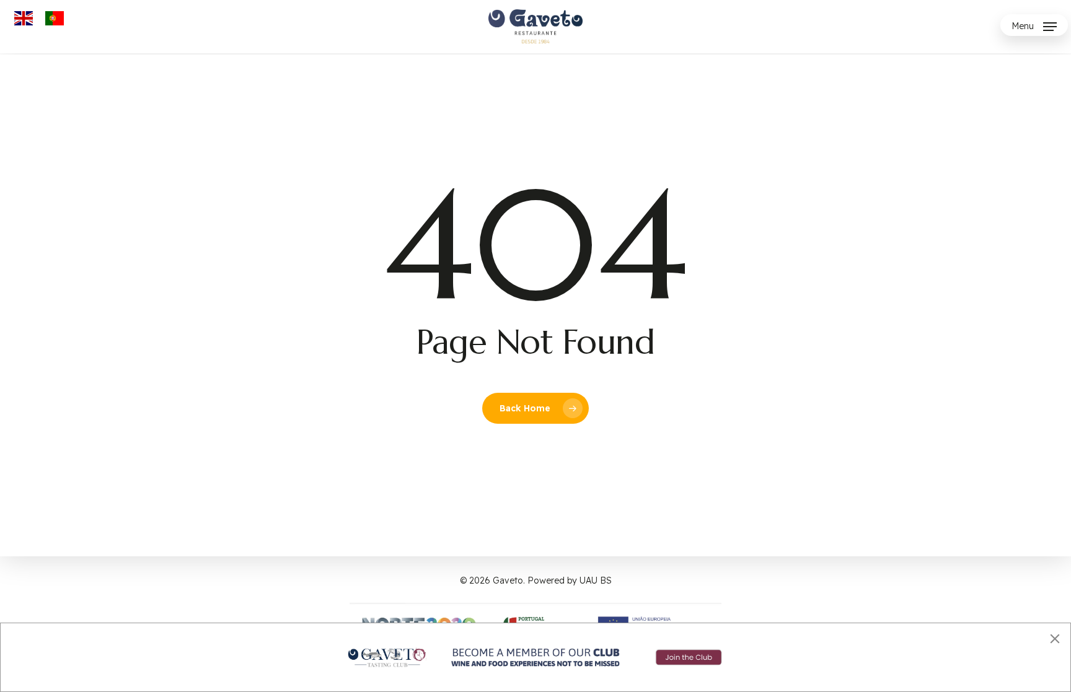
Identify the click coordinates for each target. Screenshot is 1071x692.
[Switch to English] (23, 18)
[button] (1034, 26)
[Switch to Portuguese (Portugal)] (54, 18)
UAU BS (596, 580)
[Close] (1055, 638)
